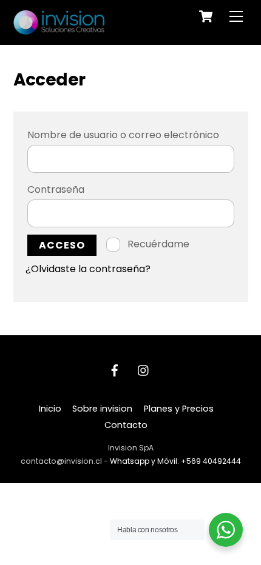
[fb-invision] (115, 370)
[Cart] (206, 16)
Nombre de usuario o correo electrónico (130, 134)
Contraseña (86, 189)
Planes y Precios (179, 409)
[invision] (58, 29)
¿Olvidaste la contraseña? (88, 269)
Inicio (50, 409)
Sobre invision (102, 409)
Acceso (62, 245)
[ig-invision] (144, 370)
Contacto (125, 425)
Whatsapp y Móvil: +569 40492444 (175, 461)
